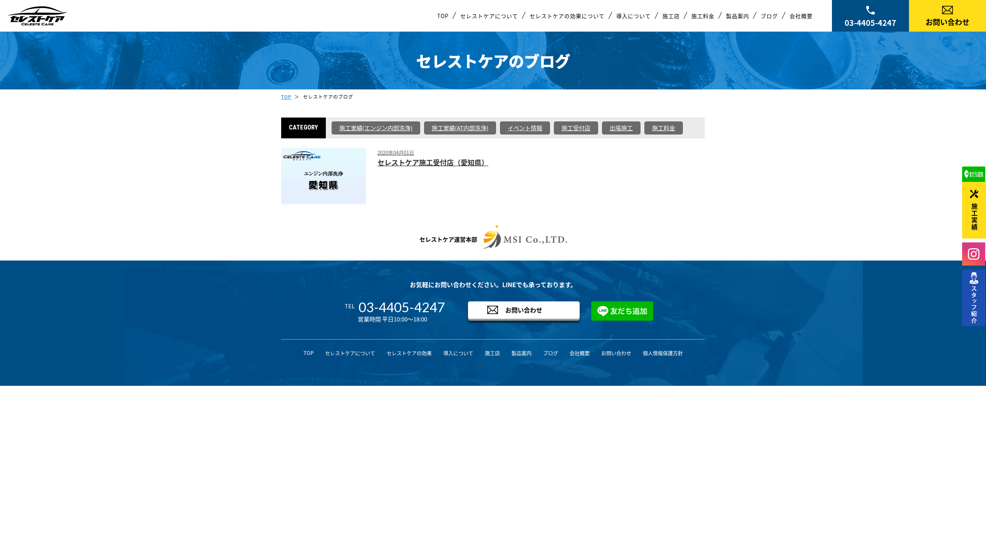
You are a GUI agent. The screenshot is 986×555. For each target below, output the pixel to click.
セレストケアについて (489, 16)
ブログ (769, 16)
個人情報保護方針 (663, 353)
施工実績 (974, 217)
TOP (443, 16)
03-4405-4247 (870, 22)
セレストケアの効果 (409, 353)
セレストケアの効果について (567, 16)
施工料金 (702, 16)
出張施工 (621, 128)
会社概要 (801, 16)
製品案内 (737, 16)
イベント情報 (525, 128)
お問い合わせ (947, 22)
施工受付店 (576, 128)
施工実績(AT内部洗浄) (460, 128)
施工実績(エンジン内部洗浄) (376, 128)
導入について (633, 16)
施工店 (671, 16)
